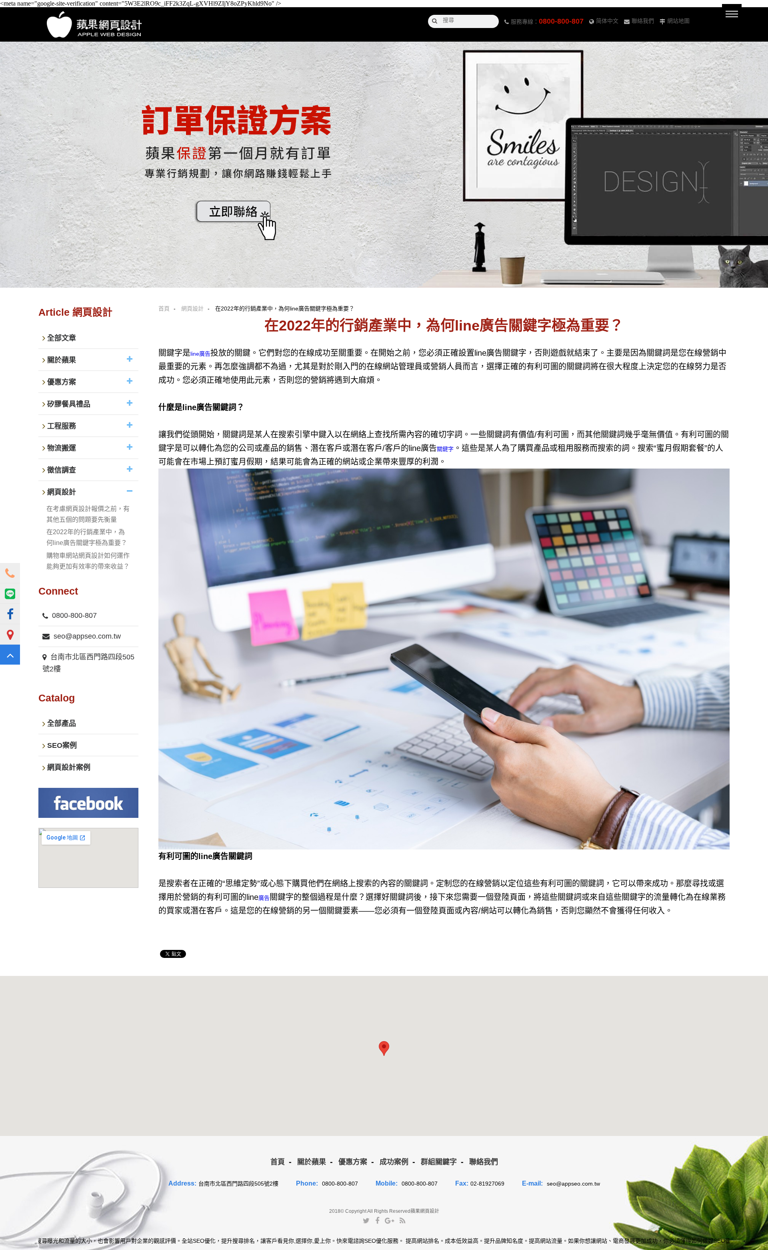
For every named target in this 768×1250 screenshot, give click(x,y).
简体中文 (607, 21)
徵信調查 (61, 470)
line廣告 (200, 354)
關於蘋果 (61, 360)
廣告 (264, 898)
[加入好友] (10, 593)
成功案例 (394, 1162)
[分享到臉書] (377, 1220)
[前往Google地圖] (10, 634)
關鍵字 (445, 449)
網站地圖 (678, 21)
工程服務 (61, 426)
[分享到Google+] (389, 1220)
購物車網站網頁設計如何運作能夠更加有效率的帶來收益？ (88, 561)
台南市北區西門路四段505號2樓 (88, 663)
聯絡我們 (643, 21)
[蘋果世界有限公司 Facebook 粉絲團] (10, 614)
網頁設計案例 (68, 768)
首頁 (164, 308)
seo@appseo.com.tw (87, 636)
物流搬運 (61, 448)
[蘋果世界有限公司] (94, 24)
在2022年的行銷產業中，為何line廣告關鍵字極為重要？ (86, 537)
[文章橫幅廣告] (384, 165)
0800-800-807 (561, 21)
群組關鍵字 (439, 1162)
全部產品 (61, 724)
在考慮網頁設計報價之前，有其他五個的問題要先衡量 (88, 514)
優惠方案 (61, 382)
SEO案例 (62, 746)
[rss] (402, 1220)
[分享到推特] (366, 1220)
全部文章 (61, 338)
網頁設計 (192, 308)
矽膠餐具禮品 (68, 404)
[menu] (732, 14)
